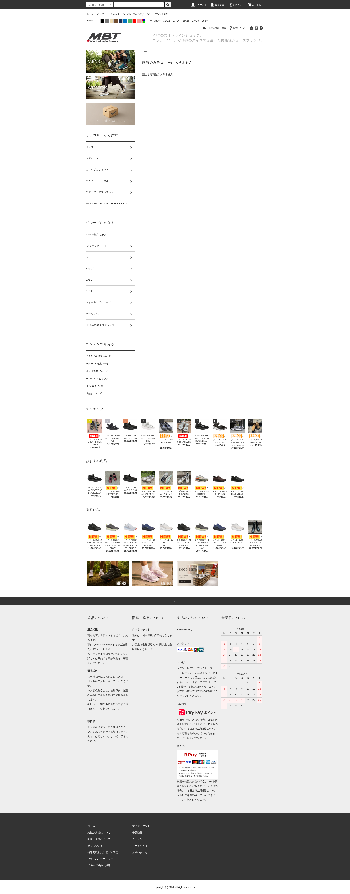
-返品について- (94, 393)
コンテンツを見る (159, 14)
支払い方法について (99, 832)
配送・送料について (99, 839)
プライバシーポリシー (100, 858)
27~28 (195, 21)
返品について (95, 845)
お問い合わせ (239, 28)
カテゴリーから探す (110, 14)
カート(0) (257, 5)
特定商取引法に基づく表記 (103, 852)
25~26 (186, 21)
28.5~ (205, 21)
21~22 (166, 21)
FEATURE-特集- (95, 385)
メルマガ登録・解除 (216, 28)
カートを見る (139, 845)
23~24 (176, 21)
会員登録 (220, 5)
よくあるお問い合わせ (98, 356)
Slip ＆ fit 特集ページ (97, 363)
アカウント (201, 5)
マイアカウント (141, 826)
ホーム (90, 14)
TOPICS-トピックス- (98, 378)
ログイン (237, 5)
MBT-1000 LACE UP (97, 370)
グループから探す (135, 14)
